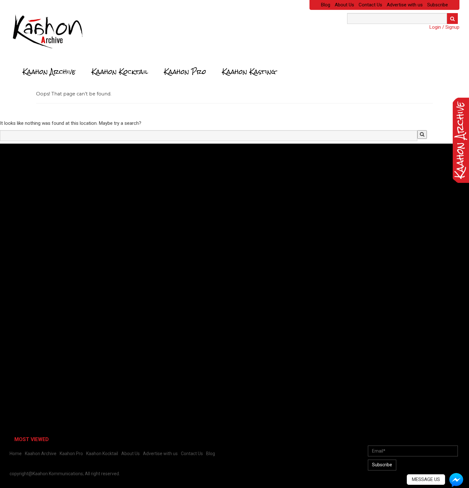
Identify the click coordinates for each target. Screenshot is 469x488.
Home (16, 453)
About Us (344, 5)
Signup (452, 27)
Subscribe (437, 5)
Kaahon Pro (185, 71)
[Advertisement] (52, 193)
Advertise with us (405, 5)
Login (435, 27)
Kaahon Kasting (249, 71)
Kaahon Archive (49, 71)
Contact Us (370, 5)
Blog (325, 5)
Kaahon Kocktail (120, 71)
